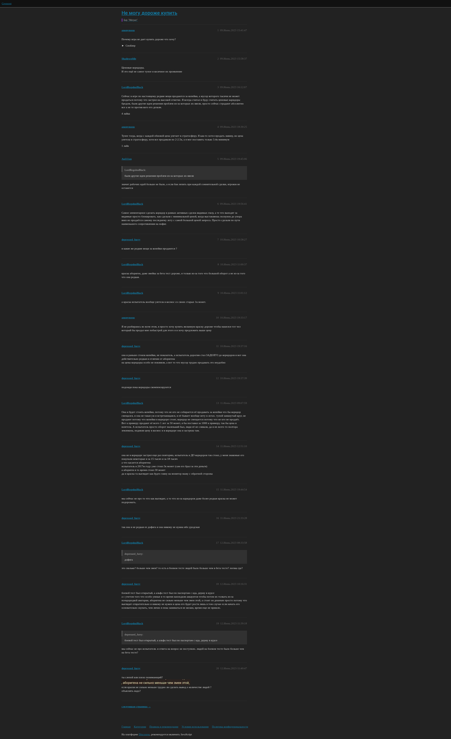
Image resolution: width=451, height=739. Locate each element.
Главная (126, 726)
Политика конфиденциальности (230, 726)
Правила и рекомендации (163, 726)
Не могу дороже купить (149, 13)
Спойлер (130, 45)
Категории (140, 726)
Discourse (144, 734)
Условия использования (195, 726)
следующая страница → (136, 706)
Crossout (6, 3)
